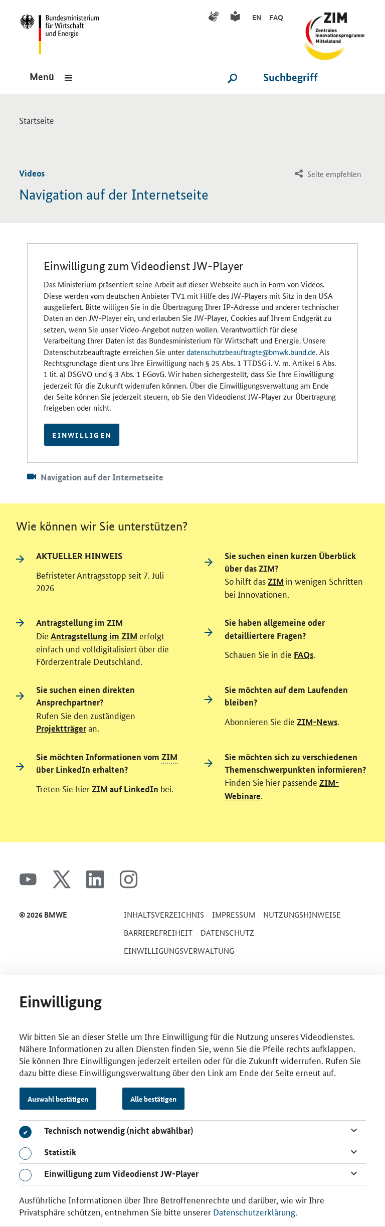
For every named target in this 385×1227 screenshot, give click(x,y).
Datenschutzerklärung (254, 1211)
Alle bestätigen (153, 1099)
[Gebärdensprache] (215, 17)
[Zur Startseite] (330, 30)
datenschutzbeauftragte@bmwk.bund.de (251, 351)
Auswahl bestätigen (58, 1099)
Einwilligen (81, 435)
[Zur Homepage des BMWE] (63, 30)
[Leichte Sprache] (237, 17)
